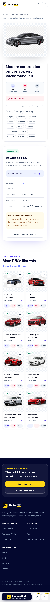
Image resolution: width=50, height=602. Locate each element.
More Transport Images (25, 234)
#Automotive (27, 107)
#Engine (10, 117)
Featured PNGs (9, 534)
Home (5, 14)
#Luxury (32, 117)
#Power (10, 126)
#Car (9, 112)
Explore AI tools (25, 484)
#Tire (24, 131)
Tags (29, 534)
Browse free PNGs (25, 491)
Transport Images (18, 14)
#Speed (30, 126)
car (22, 183)
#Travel (33, 131)
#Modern (21, 122)
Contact (5, 558)
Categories (32, 528)
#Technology (12, 131)
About (4, 552)
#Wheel (21, 136)
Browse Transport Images (14, 266)
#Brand (38, 107)
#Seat (20, 126)
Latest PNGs (7, 528)
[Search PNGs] (38, 4)
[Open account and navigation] (45, 4)
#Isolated (21, 117)
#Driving (29, 112)
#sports (32, 136)
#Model (10, 122)
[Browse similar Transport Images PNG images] (20, 274)
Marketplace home (35, 539)
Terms (5, 569)
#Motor (32, 122)
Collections (7, 539)
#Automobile (12, 107)
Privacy (5, 563)
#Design (19, 112)
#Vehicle (10, 136)
